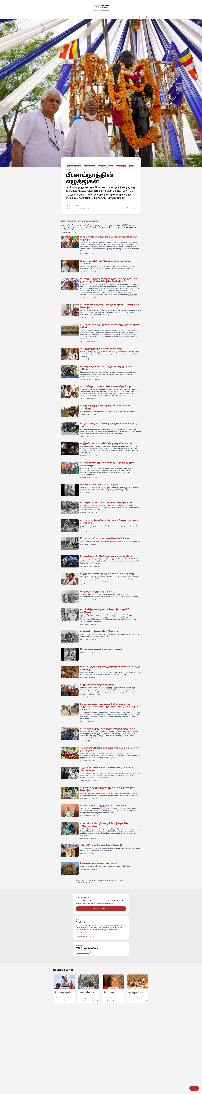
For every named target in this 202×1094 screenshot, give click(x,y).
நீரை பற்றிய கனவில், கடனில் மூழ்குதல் (79, 220)
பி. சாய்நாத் (74, 232)
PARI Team (96, 815)
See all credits (130, 207)
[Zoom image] (199, 23)
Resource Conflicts (121, 166)
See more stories (82, 936)
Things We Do (101, 166)
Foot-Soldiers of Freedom (74, 166)
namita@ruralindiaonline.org (84, 882)
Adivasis (131, 166)
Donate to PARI (99, 909)
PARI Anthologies (71, 170)
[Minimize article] (137, 160)
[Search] (131, 17)
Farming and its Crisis (89, 166)
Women (111, 166)
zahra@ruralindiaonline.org (110, 880)
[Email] (93, 936)
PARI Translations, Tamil (83, 208)
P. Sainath (69, 208)
